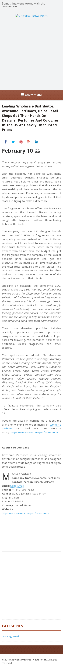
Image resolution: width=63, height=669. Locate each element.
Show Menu (33, 95)
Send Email (17, 485)
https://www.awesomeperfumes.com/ (34, 432)
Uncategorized (10, 636)
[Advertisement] (31, 53)
